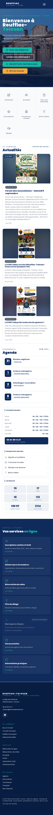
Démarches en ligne (10, 749)
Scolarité (6, 755)
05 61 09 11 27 (7, 707)
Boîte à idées (28, 472)
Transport (6, 785)
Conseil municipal (9, 731)
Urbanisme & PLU (9, 764)
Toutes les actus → (41, 147)
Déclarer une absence (28, 467)
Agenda (5, 776)
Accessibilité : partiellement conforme (26, 801)
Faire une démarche (18, 50)
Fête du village (16, 71)
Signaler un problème (28, 457)
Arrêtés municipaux (9, 734)
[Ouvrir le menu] (44, 4)
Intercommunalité (9, 737)
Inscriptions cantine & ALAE (23, 64)
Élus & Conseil (8, 728)
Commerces (7, 782)
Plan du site (44, 801)
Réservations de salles (11, 752)
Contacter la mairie (28, 462)
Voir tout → (45, 349)
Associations (7, 779)
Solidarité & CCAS (9, 761)
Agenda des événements (18, 57)
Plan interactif (8, 789)
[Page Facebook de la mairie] (5, 715)
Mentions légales (32, 799)
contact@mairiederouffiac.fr (13, 709)
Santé (5, 758)
